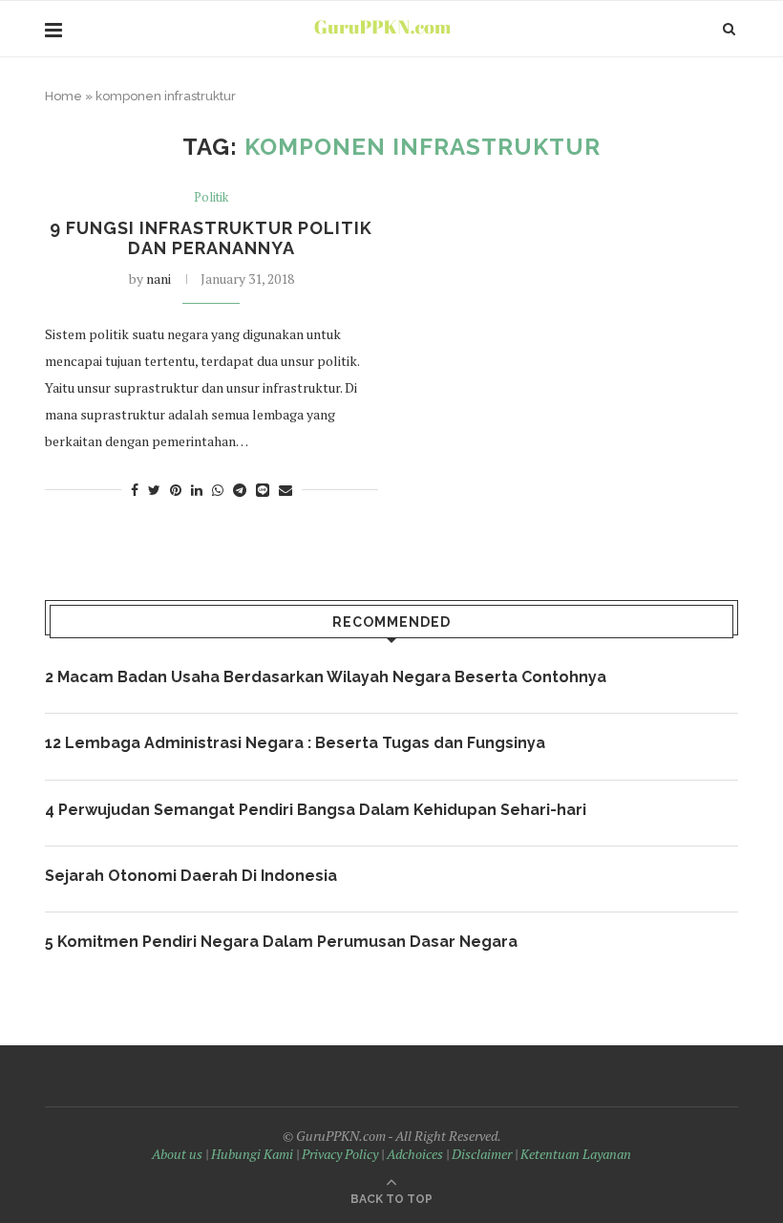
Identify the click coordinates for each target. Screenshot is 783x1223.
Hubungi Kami (252, 1154)
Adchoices (415, 1154)
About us (177, 1154)
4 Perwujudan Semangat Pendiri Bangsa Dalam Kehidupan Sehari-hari (315, 810)
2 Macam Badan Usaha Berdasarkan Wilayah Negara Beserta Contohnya (325, 677)
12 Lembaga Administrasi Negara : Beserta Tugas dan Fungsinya (295, 743)
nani (158, 278)
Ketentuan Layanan (575, 1154)
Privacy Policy (340, 1154)
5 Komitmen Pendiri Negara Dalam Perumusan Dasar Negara (281, 942)
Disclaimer (482, 1154)
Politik (211, 197)
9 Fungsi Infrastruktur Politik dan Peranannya (211, 238)
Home (63, 96)
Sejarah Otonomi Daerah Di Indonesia (191, 876)
